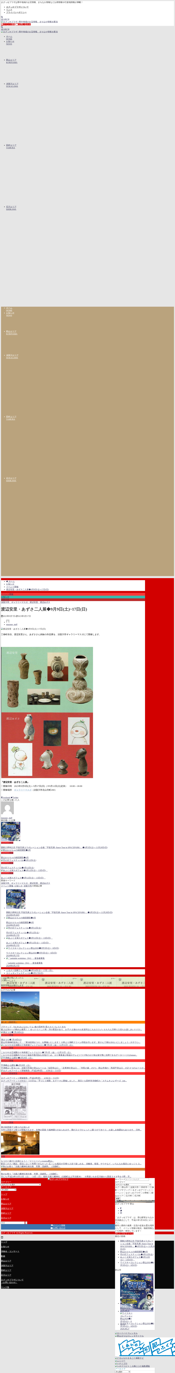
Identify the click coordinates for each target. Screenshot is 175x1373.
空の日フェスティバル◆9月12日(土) (136, 1254)
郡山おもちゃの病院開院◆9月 (134, 1252)
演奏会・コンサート (10, 1251)
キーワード (120, 1179)
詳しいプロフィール (124, 1233)
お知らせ (5, 597)
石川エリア (6, 1218)
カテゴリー (120, 1182)
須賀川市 (5, 599)
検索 (117, 1199)
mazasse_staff (11, 624)
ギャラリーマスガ (23, 790)
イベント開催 (7, 594)
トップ (4, 1194)
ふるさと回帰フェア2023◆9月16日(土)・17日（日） (30, 970)
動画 (3, 1256)
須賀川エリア (7, 1208)
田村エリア (6, 1213)
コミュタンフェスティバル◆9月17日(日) (24, 973)
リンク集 (5, 1287)
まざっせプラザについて (17, 7)
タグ (117, 1187)
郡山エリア (6, 1204)
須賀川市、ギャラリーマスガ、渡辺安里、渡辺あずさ (25, 602)
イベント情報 (9, 24)
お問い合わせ (24, 24)
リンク (9, 10)
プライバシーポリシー (16, 12)
